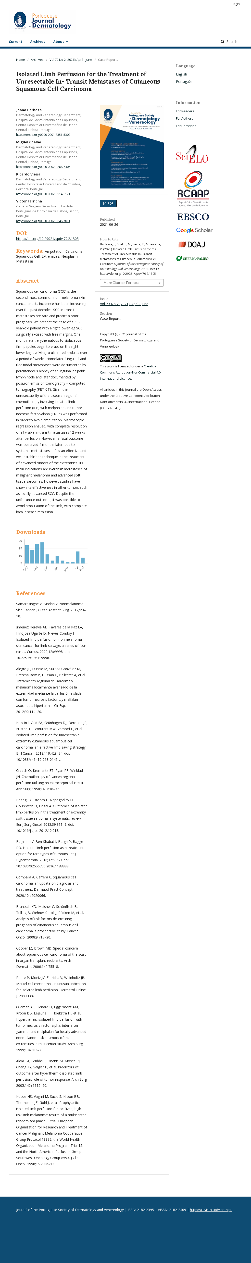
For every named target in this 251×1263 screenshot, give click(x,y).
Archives (37, 41)
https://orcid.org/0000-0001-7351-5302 (43, 135)
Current (15, 41)
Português (184, 81)
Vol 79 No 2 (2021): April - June (71, 59)
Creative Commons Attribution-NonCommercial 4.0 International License (130, 372)
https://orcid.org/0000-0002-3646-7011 (43, 221)
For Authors (184, 118)
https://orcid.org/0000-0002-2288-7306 (43, 167)
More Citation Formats (121, 283)
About (59, 41)
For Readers (185, 111)
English (181, 74)
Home (20, 59)
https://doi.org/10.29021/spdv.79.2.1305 (47, 238)
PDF (110, 203)
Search (231, 41)
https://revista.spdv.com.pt (211, 1209)
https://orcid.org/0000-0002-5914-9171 (43, 194)
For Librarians (186, 126)
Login (236, 3)
